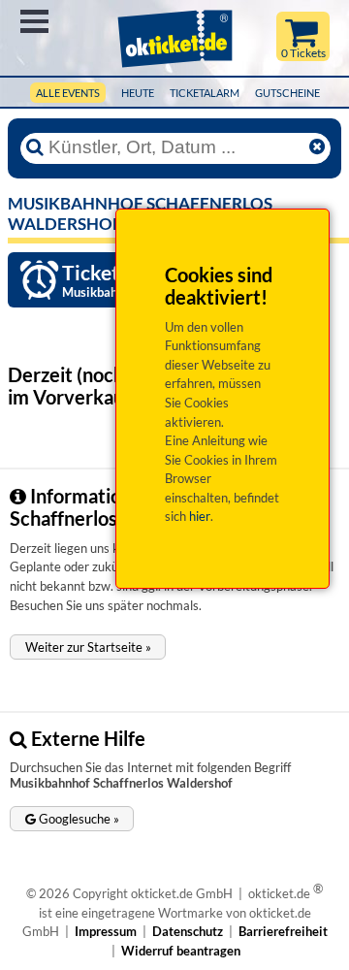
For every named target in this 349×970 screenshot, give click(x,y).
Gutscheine (287, 92)
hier (199, 516)
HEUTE (137, 92)
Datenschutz (187, 931)
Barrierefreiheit (283, 931)
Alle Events (68, 92)
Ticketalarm (204, 92)
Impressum (106, 931)
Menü (34, 21)
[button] (88, 647)
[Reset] (317, 147)
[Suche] (34, 147)
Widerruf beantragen (180, 950)
